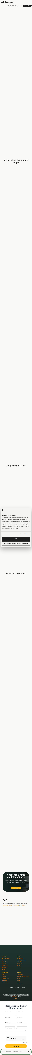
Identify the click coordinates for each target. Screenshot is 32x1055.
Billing (18, 980)
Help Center (20, 974)
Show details (24, 534)
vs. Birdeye (19, 963)
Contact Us (19, 984)
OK (16, 538)
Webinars (4, 980)
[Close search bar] (28, 1051)
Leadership (5, 965)
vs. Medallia (20, 961)
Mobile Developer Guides (23, 976)
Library (4, 976)
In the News (5, 961)
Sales (18, 982)
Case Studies (5, 978)
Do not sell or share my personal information (16, 543)
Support (23, 905)
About (3, 960)
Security (4, 969)
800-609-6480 (6, 958)
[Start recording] (25, 1051)
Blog (3, 974)
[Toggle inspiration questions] (3, 1051)
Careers (4, 963)
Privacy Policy (14, 996)
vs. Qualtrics (20, 958)
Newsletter (5, 982)
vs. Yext (19, 965)
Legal (16, 998)
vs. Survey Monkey (21, 960)
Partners (4, 967)
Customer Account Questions (11, 905)
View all (19, 968)
